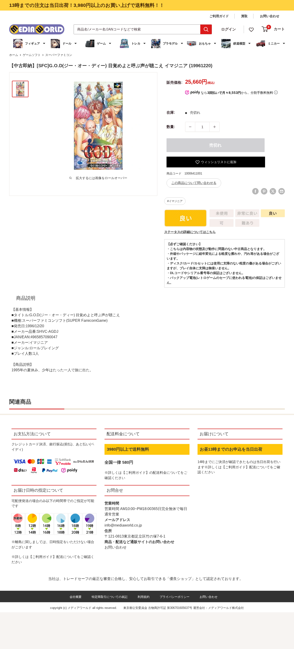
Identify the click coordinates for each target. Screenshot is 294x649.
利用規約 (144, 597)
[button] (30, 43)
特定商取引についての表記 (109, 597)
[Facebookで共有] (255, 191)
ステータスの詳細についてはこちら (190, 232)
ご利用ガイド (219, 16)
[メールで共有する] (281, 191)
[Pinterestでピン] (264, 191)
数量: (171, 127)
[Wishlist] (251, 29)
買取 (244, 16)
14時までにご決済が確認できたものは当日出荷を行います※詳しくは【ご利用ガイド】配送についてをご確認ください (239, 467)
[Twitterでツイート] (273, 191)
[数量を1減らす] (190, 127)
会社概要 (76, 597)
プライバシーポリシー (174, 597)
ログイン (228, 29)
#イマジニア (175, 201)
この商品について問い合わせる (193, 183)
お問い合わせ (269, 16)
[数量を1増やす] (214, 127)
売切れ (215, 145)
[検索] (206, 29)
